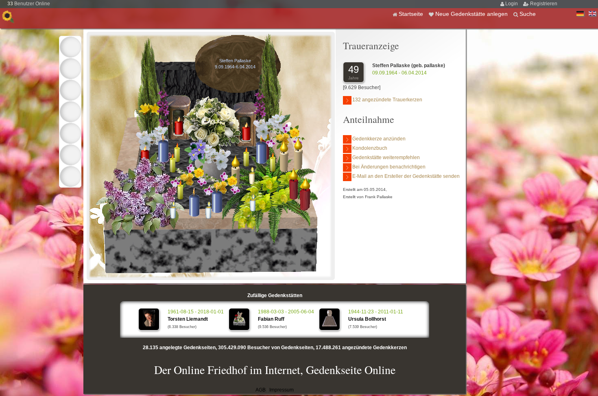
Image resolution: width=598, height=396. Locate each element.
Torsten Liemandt (188, 319)
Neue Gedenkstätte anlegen (472, 14)
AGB (260, 390)
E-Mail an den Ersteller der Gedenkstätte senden (406, 176)
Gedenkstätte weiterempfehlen (386, 157)
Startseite (412, 14)
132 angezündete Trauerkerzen (387, 100)
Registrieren (543, 4)
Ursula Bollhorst (367, 319)
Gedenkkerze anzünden (379, 139)
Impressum (281, 390)
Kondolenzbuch (369, 148)
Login (512, 4)
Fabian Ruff (271, 319)
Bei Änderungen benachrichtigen (389, 167)
